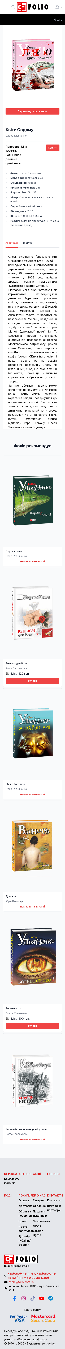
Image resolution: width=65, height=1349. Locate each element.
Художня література (32, 220)
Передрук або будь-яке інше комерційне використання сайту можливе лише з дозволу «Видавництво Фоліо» (31, 1335)
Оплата (24, 1200)
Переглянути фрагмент (32, 111)
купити (32, 680)
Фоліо (58, 19)
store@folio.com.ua (21, 1282)
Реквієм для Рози (16, 663)
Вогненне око (14, 1008)
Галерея (38, 1200)
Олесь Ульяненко (16, 135)
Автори (25, 1174)
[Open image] (32, 66)
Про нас (39, 1195)
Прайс (23, 1221)
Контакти (55, 1195)
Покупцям (27, 1195)
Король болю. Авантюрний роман (26, 1129)
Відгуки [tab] (28, 242)
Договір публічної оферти (25, 1240)
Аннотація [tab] (12, 242)
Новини (53, 1174)
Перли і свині (14, 551)
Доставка (26, 1206)
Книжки (10, 1174)
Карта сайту (32, 1309)
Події (8, 1195)
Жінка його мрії (15, 784)
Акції (37, 1174)
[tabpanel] (32, 338)
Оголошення (41, 1206)
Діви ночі (11, 896)
